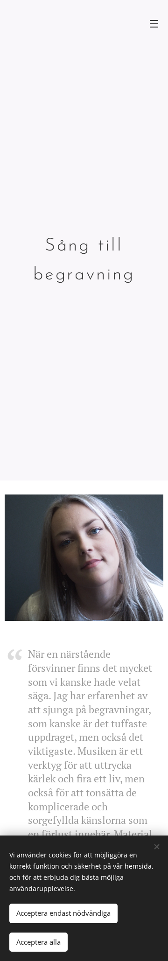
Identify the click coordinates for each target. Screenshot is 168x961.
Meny (154, 23)
